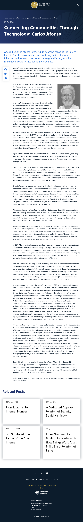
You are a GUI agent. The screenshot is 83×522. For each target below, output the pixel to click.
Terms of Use (43, 479)
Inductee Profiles (14, 18)
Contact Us (54, 479)
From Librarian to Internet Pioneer (21, 411)
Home (6, 18)
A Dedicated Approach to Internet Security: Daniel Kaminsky (61, 411)
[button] (78, 5)
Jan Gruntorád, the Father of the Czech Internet (21, 442)
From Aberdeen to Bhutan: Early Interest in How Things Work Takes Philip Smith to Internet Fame (61, 442)
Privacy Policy (30, 479)
